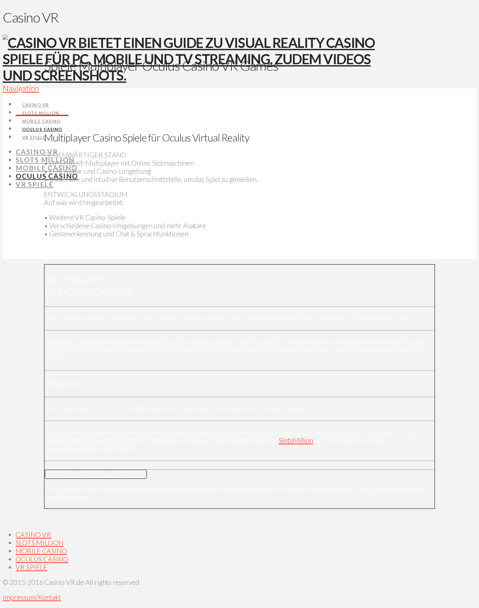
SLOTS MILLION (40, 543)
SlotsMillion (296, 440)
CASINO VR (33, 534)
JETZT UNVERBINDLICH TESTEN (95, 474)
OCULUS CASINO (42, 559)
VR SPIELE (31, 567)
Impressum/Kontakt (32, 597)
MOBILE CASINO (41, 551)
